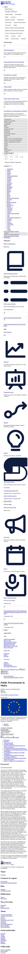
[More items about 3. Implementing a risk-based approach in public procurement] (10, 751)
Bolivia (8, 196)
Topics (5, 6)
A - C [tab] (6, 157)
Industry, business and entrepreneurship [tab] (14, 28)
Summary (6, 724)
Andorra (9, 173)
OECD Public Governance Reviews (9, 694)
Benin (8, 194)
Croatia (8, 226)
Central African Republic (13, 213)
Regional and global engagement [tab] (13, 162)
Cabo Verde (10, 208)
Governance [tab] (8, 25)
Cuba (8, 227)
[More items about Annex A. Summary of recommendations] (25, 761)
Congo (8, 221)
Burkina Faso (10, 205)
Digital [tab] (6, 17)
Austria (8, 181)
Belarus (9, 190)
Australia (9, 180)
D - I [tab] (11, 157)
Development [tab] (18, 14)
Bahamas (9, 184)
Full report (6, 725)
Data (5, 326)
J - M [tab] (16, 157)
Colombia (9, 219)
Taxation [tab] (13, 36)
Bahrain (9, 185)
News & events (7, 501)
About (5, 630)
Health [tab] (15, 25)
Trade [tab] (19, 36)
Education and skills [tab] (10, 19)
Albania (9, 170)
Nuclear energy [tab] (15, 38)
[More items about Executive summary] (14, 744)
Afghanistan (10, 169)
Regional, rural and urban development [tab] (14, 30)
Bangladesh (10, 187)
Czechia (9, 230)
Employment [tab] (20, 19)
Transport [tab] (23, 38)
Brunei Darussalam (11, 202)
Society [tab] (7, 36)
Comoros (9, 220)
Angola (8, 174)
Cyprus (8, 228)
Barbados (9, 188)
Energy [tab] (7, 38)
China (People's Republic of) (14, 217)
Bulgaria (9, 203)
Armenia (9, 178)
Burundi (9, 206)
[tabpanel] (15, 79)
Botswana (9, 199)
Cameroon (9, 210)
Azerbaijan (9, 183)
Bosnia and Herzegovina (13, 198)
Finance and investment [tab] (19, 22)
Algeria (8, 171)
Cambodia (9, 209)
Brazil (8, 201)
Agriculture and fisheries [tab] (11, 11)
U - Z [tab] (11, 159)
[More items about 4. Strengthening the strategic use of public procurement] (10, 754)
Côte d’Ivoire (10, 224)
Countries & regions (8, 153)
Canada (9, 212)
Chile (8, 216)
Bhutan (8, 195)
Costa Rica (9, 223)
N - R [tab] (21, 157)
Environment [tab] (8, 22)
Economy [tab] (13, 17)
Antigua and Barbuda (12, 176)
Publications (7, 237)
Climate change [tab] (9, 14)
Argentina (9, 177)
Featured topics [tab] (8, 9)
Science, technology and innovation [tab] (13, 33)
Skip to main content (6, 1)
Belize (8, 192)
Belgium (9, 191)
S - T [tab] (6, 159)
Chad (8, 214)
